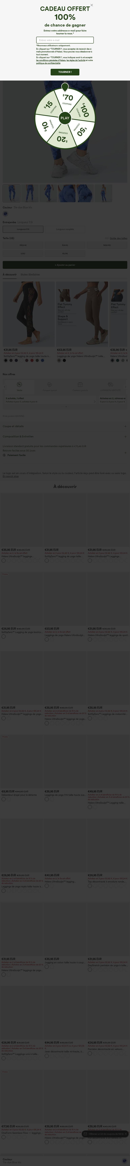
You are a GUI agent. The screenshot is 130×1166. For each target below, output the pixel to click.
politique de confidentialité (48, 63)
